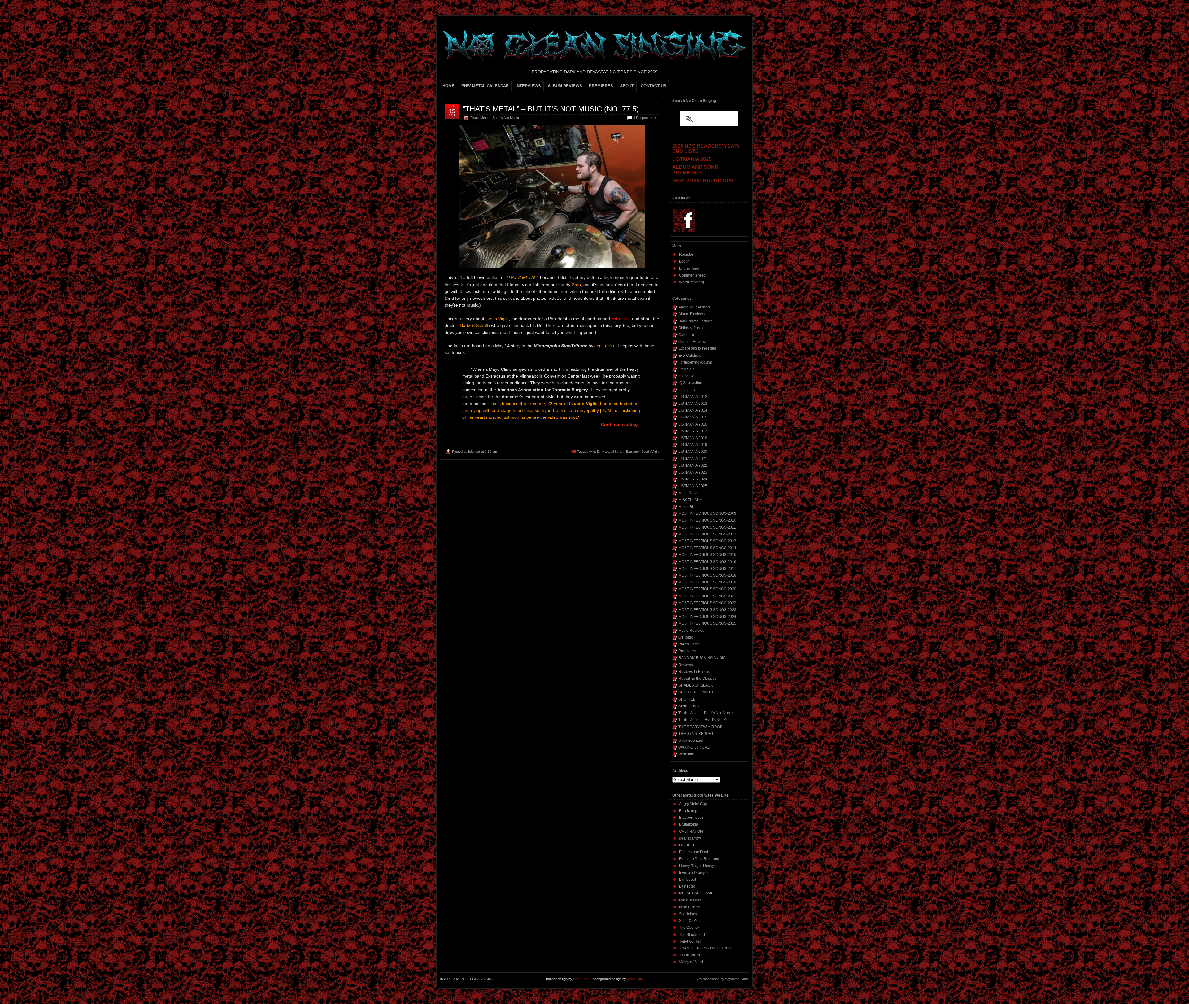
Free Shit (686, 369)
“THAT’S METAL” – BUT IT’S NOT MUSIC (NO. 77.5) (551, 109)
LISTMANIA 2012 (692, 397)
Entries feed (689, 268)
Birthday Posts (690, 328)
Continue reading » (621, 424)
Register (686, 254)
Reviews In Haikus (694, 672)
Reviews (685, 665)
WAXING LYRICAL (694, 747)
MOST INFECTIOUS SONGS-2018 (707, 575)
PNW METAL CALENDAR (485, 86)
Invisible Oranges (693, 873)
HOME (448, 86)
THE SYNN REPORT (696, 733)
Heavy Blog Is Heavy (696, 866)
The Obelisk (689, 927)
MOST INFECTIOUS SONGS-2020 (707, 589)
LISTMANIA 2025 (692, 486)
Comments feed (692, 275)
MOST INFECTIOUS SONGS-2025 (707, 623)
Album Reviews (691, 314)
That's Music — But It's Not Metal (705, 720)
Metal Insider (690, 900)
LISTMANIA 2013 (692, 403)
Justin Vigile (650, 451)
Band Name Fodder (695, 321)
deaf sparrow (690, 838)
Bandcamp (688, 811)
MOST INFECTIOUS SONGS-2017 (707, 568)
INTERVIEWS (528, 86)
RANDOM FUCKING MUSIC (702, 658)
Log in (684, 261)
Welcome (686, 754)
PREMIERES (601, 86)
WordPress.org (691, 282)
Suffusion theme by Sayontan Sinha (722, 979)
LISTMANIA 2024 (692, 479)
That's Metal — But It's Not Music (705, 713)
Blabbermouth (691, 817)
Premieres (687, 651)
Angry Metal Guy (693, 804)
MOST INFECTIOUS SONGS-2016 (707, 562)
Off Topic (685, 637)
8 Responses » (644, 118)
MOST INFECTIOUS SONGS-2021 (707, 596)
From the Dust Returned (699, 859)
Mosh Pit (685, 506)
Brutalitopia (688, 824)
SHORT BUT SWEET (696, 692)
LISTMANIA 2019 (692, 445)
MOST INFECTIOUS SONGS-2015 (707, 554)
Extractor (633, 451)
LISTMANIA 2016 (692, 424)
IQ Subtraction (690, 383)
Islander (474, 451)
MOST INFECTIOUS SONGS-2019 (707, 582)
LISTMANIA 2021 (692, 458)
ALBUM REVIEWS (565, 86)
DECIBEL (687, 845)
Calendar (686, 335)
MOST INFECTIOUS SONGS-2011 (707, 527)
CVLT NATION (691, 831)
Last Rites (687, 886)
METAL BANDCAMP (696, 893)
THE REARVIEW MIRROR (700, 727)
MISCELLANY (690, 500)
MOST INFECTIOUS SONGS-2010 (707, 520)
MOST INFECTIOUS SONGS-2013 (707, 541)
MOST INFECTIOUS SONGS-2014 (707, 548)
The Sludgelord (692, 934)
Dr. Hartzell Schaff (610, 451)
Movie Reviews (691, 630)
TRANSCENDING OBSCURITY (705, 948)
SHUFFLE (686, 699)
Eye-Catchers (689, 355)
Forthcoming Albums (695, 362)
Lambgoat (687, 879)
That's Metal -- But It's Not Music (494, 118)
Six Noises (688, 914)
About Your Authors (694, 307)
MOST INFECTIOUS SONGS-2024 (707, 616)
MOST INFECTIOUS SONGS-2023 (707, 610)
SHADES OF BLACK (695, 685)
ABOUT (627, 86)
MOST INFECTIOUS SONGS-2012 (707, 534)
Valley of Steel (691, 962)
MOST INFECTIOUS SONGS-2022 (707, 603)
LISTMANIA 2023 (692, 472)
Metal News (688, 493)
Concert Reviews (692, 341)
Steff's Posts (688, 706)
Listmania (686, 390)
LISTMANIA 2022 (692, 465)
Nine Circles (689, 907)
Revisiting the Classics (697, 678)
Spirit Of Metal (691, 921)
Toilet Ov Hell (690, 941)
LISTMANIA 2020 (692, 451)
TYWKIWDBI (689, 955)
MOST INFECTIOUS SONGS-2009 (707, 513)
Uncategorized (690, 740)
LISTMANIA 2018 (692, 438)
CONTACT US (653, 86)
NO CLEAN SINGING (477, 979)
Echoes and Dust (693, 852)
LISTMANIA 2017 (692, 431)
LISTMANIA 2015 (692, 417)
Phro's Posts (688, 644)
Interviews (686, 376)
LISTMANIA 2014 (692, 410)
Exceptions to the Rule (697, 348)
